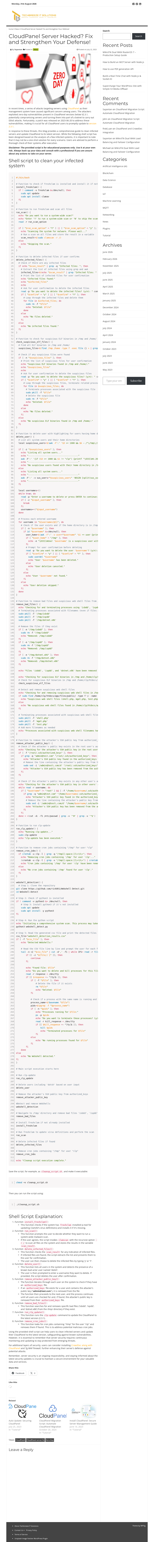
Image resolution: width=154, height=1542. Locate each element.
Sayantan (18, 49)
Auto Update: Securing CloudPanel (20, 1422)
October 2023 (109, 348)
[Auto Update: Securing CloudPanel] (22, 1411)
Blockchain (108, 173)
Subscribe (136, 380)
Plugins (106, 228)
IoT (104, 193)
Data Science (109, 180)
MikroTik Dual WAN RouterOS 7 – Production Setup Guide (119, 54)
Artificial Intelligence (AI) (115, 166)
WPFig (143, 1526)
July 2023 (107, 355)
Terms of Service (21, 1534)
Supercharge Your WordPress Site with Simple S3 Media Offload (122, 87)
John (105, 119)
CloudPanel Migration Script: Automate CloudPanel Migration (50, 1423)
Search (106, 30)
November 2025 (111, 265)
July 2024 (107, 328)
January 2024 (109, 342)
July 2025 (107, 272)
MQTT (106, 207)
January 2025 (109, 300)
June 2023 (108, 362)
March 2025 (109, 293)
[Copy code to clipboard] (94, 179)
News (17, 29)
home (11, 29)
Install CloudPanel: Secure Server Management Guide (83, 1422)
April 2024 (108, 335)
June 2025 (108, 279)
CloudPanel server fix (35, 1440)
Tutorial (107, 235)
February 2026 (110, 259)
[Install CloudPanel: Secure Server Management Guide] (83, 1411)
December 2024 (111, 307)
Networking (108, 214)
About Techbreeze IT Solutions (26, 1526)
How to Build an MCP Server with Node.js (123, 62)
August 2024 (109, 321)
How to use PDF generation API (118, 69)
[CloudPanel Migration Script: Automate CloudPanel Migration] (53, 1411)
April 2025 (108, 286)
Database (107, 187)
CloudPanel (73, 108)
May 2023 (107, 369)
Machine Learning (112, 200)
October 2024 (109, 314)
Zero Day (50, 1440)
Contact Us (19, 1530)
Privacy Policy (31, 1530)
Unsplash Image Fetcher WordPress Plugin (31, 1538)
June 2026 (108, 252)
